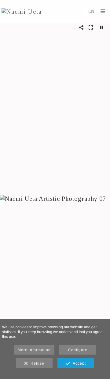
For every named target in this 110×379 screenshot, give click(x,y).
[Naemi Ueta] (22, 11)
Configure (77, 350)
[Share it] (81, 27)
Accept (78, 363)
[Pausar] (102, 27)
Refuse (36, 363)
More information (34, 350)
